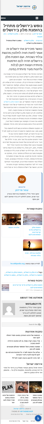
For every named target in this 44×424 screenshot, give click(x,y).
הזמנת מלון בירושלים (11, 102)
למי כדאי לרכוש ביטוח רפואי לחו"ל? (26, 358)
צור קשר (25, 421)
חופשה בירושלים (35, 275)
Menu (3, 18)
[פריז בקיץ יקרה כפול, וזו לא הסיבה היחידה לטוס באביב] (21, 387)
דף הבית (39, 40)
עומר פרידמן (37, 34)
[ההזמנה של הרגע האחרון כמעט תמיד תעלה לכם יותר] (8, 387)
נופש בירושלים (10, 275)
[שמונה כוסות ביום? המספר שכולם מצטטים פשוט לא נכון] (35, 387)
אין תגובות (38, 290)
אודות (33, 421)
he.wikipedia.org (18, 264)
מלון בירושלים (13, 34)
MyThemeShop (26, 411)
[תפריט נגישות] (38, 418)
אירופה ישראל (22, 7)
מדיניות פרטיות (14, 421)
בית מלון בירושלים (31, 272)
